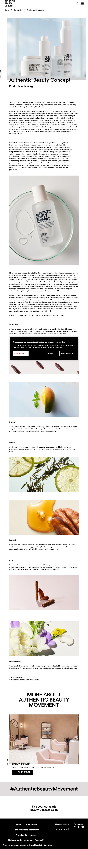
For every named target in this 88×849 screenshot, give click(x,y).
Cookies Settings (18, 353)
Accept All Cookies (67, 353)
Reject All (50, 353)
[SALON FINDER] (44, 744)
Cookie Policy (59, 347)
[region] (44, 348)
